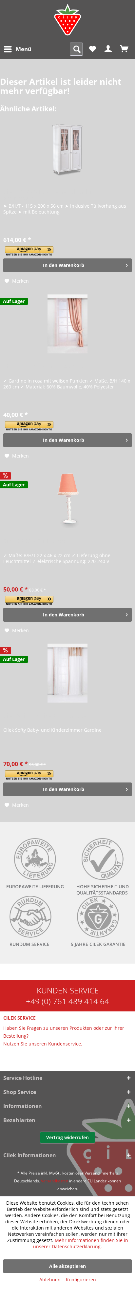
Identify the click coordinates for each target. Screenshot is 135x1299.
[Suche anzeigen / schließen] (76, 49)
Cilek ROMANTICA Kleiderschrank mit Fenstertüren (51, 194)
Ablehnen (50, 1279)
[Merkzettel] (92, 49)
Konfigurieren (81, 1279)
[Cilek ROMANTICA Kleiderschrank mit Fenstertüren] (67, 149)
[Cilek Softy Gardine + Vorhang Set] (67, 673)
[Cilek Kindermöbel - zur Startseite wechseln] (67, 19)
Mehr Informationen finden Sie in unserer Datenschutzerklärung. (80, 1243)
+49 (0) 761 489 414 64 (67, 1001)
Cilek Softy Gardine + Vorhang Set (45, 715)
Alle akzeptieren (67, 1266)
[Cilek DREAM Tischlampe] (67, 498)
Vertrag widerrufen (67, 1137)
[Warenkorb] (124, 49)
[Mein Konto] (108, 49)
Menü (23, 49)
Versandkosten (54, 1181)
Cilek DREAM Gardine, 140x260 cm (47, 366)
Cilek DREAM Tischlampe (34, 541)
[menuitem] (17, 49)
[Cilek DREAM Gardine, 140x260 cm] (67, 323)
